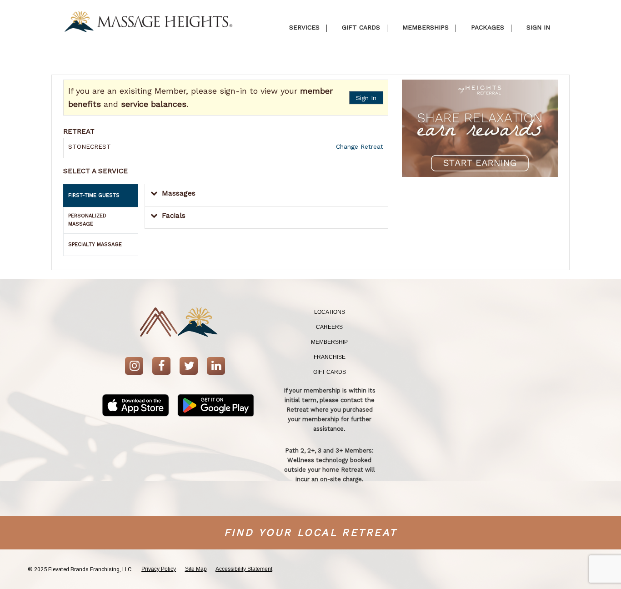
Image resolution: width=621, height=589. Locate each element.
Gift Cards (329, 372)
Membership (329, 342)
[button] (266, 195)
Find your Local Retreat (310, 532)
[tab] (100, 195)
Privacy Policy (158, 569)
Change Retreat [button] (358, 146)
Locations (329, 312)
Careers (329, 327)
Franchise (330, 357)
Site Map (196, 569)
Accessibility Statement (243, 569)
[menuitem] (330, 312)
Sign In (366, 97)
